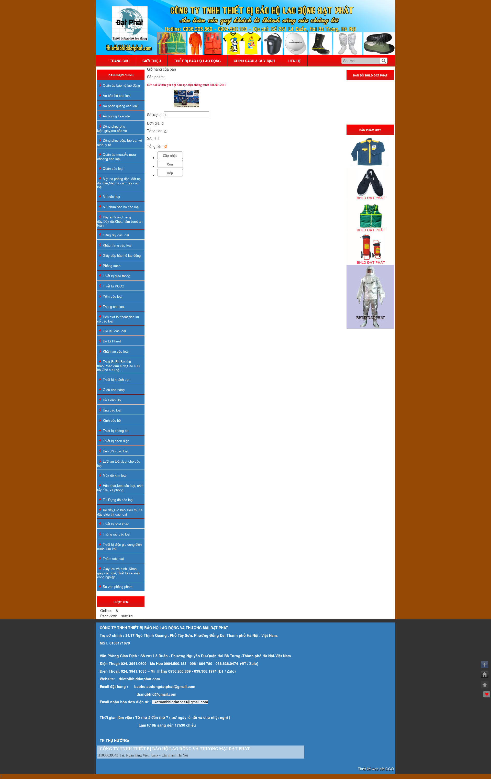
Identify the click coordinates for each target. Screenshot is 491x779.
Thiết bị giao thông (116, 275)
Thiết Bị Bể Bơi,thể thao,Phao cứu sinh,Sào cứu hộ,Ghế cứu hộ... (118, 365)
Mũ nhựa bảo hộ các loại (121, 206)
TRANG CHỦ (119, 60)
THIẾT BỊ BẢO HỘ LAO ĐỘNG (197, 60)
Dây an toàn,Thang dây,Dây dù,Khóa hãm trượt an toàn (119, 221)
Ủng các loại (112, 410)
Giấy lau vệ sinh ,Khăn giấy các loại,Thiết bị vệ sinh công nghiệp (118, 572)
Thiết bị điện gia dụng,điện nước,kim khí (119, 546)
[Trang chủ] (484, 674)
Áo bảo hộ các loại (116, 95)
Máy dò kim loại (114, 475)
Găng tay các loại (116, 234)
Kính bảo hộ (112, 420)
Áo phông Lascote (116, 116)
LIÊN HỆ (294, 60)
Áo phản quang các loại (120, 105)
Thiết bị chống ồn (115, 430)
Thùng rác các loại (116, 534)
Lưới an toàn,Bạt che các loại (118, 463)
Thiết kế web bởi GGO (376, 768)
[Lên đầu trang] (484, 684)
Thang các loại (114, 306)
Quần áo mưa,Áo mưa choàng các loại (116, 156)
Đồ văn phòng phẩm (117, 586)
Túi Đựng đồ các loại (118, 499)
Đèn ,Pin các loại (115, 451)
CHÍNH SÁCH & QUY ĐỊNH (254, 60)
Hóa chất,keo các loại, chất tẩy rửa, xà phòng (120, 487)
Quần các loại (113, 168)
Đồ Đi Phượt (112, 341)
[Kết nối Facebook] (484, 664)
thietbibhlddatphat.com (139, 678)
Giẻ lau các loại (114, 330)
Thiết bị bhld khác (116, 523)
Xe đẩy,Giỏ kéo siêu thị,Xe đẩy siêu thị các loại (119, 512)
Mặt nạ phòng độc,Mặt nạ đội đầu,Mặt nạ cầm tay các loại (119, 182)
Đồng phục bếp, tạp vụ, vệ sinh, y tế (119, 142)
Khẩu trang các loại (117, 245)
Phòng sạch (111, 265)
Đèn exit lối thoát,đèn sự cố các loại (118, 319)
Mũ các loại (111, 196)
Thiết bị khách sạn (116, 379)
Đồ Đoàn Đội (112, 399)
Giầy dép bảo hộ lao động (122, 255)
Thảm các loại (113, 558)
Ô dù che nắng (114, 389)
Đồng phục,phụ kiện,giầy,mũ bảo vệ (112, 128)
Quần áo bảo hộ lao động (121, 85)
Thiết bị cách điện (116, 440)
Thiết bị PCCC (113, 286)
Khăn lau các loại (115, 351)
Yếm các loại (112, 296)
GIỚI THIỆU (151, 60)
